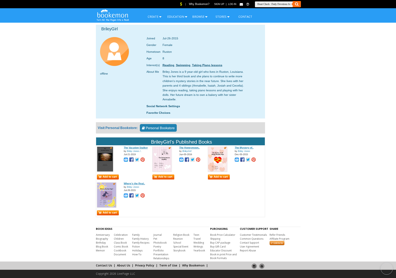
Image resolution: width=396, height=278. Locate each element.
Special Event (180, 246)
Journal (157, 235)
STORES (221, 17)
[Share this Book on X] (137, 160)
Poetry (157, 246)
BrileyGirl (186, 151)
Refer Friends (277, 235)
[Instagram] (254, 264)
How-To (136, 254)
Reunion (178, 238)
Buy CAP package (220, 242)
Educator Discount (221, 250)
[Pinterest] (261, 264)
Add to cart (110, 176)
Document (120, 254)
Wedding (198, 242)
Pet (155, 238)
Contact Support (249, 242)
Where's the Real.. (134, 183)
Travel (197, 238)
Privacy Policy (144, 265)
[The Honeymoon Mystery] (162, 170)
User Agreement (249, 246)
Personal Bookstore (160, 128)
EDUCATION (176, 17)
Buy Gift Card (218, 246)
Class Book (120, 242)
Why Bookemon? (199, 4)
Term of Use (168, 265)
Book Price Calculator (222, 235)
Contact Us (104, 265)
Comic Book (121, 246)
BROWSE (198, 17)
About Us (123, 265)
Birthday (101, 242)
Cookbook (120, 250)
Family (136, 235)
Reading (168, 65)
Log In (232, 4)
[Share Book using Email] (126, 160)
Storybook (179, 250)
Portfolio (158, 250)
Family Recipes (140, 242)
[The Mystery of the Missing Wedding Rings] (217, 170)
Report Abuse (248, 250)
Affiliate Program (279, 238)
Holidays (137, 250)
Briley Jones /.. (134, 151)
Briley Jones (244, 151)
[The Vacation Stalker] (105, 170)
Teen (196, 235)
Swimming (183, 65)
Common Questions (251, 238)
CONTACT (245, 17)
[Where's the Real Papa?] (106, 206)
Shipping (215, 238)
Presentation (160, 254)
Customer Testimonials (253, 235)
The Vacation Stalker (136, 147)
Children (119, 238)
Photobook (160, 242)
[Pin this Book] (142, 160)
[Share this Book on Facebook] (131, 160)
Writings (198, 246)
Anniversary (103, 235)
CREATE (153, 17)
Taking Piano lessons (207, 65)
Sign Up (219, 4)
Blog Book (102, 246)
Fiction (136, 246)
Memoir (100, 250)
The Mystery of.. (244, 147)
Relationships (161, 258)
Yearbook (199, 250)
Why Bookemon (193, 265)
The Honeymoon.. (189, 147)
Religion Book (181, 235)
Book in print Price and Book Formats (223, 256)
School (177, 242)
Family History (140, 238)
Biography (102, 238)
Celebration (121, 235)
